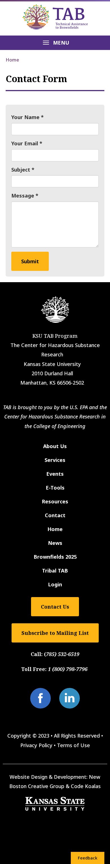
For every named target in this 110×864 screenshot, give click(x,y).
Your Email (24, 143)
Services (55, 460)
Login (55, 584)
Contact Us (55, 606)
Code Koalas (86, 786)
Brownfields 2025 (55, 556)
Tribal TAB (55, 570)
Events (55, 473)
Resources (55, 501)
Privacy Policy (36, 745)
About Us (55, 446)
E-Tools (55, 487)
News (55, 543)
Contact (55, 515)
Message (22, 195)
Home (12, 60)
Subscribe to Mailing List (55, 633)
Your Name (25, 117)
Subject (20, 169)
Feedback (87, 858)
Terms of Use (73, 745)
